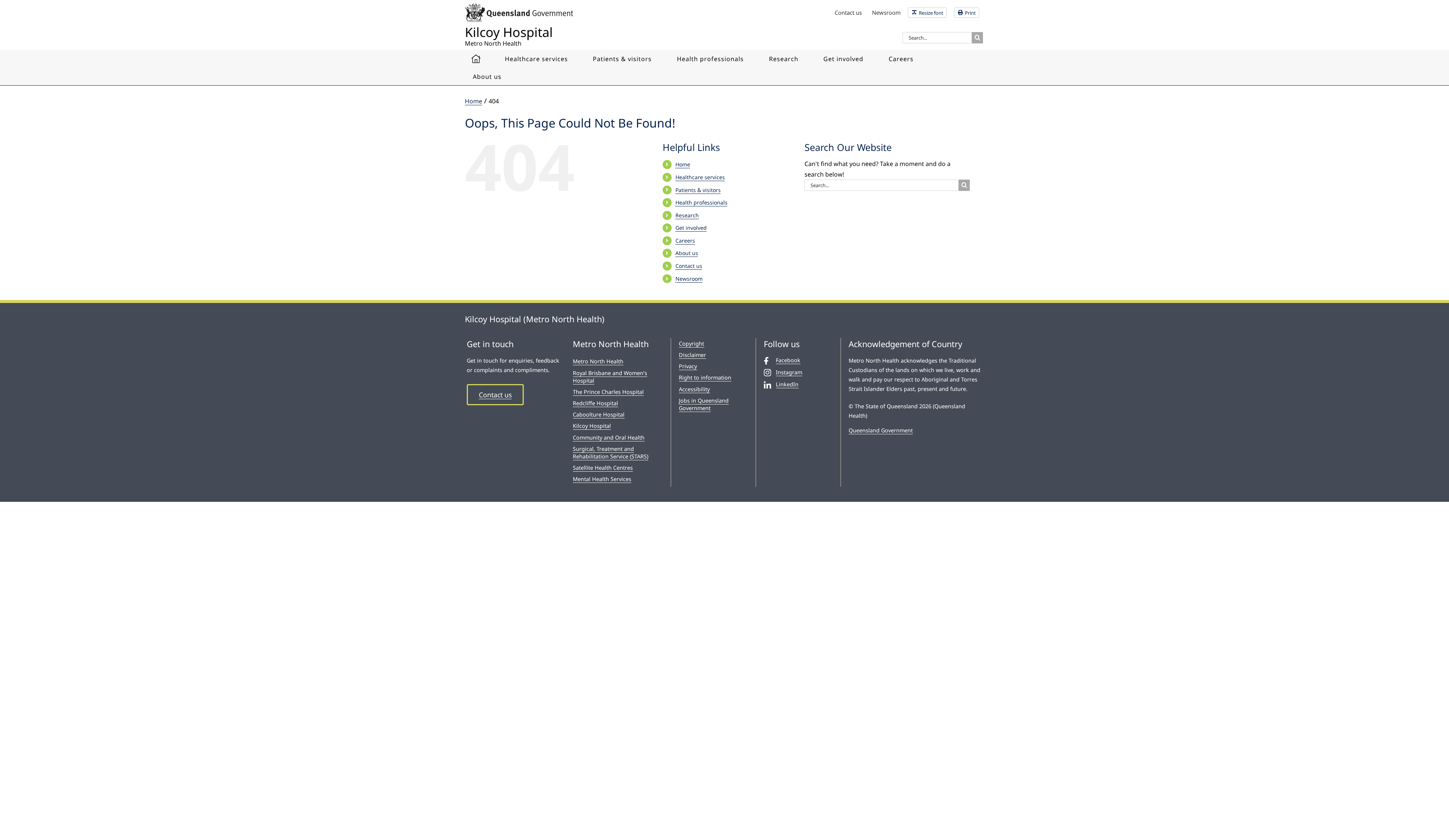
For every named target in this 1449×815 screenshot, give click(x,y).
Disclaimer (692, 354)
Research (687, 215)
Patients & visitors (698, 190)
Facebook (788, 360)
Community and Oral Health (609, 437)
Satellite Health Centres (603, 467)
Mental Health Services (602, 479)
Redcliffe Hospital (595, 403)
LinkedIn (787, 384)
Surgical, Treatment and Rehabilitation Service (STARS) (610, 452)
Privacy (688, 366)
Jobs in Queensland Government (704, 404)
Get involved (691, 227)
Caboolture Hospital (599, 414)
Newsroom (689, 278)
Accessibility (694, 389)
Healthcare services (700, 177)
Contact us (688, 265)
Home (682, 164)
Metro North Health (598, 361)
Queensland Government (881, 430)
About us (686, 253)
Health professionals (701, 202)
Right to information (705, 377)
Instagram (789, 372)
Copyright (691, 343)
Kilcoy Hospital (592, 425)
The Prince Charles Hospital (608, 391)
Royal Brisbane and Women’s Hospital (610, 376)
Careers (685, 240)
